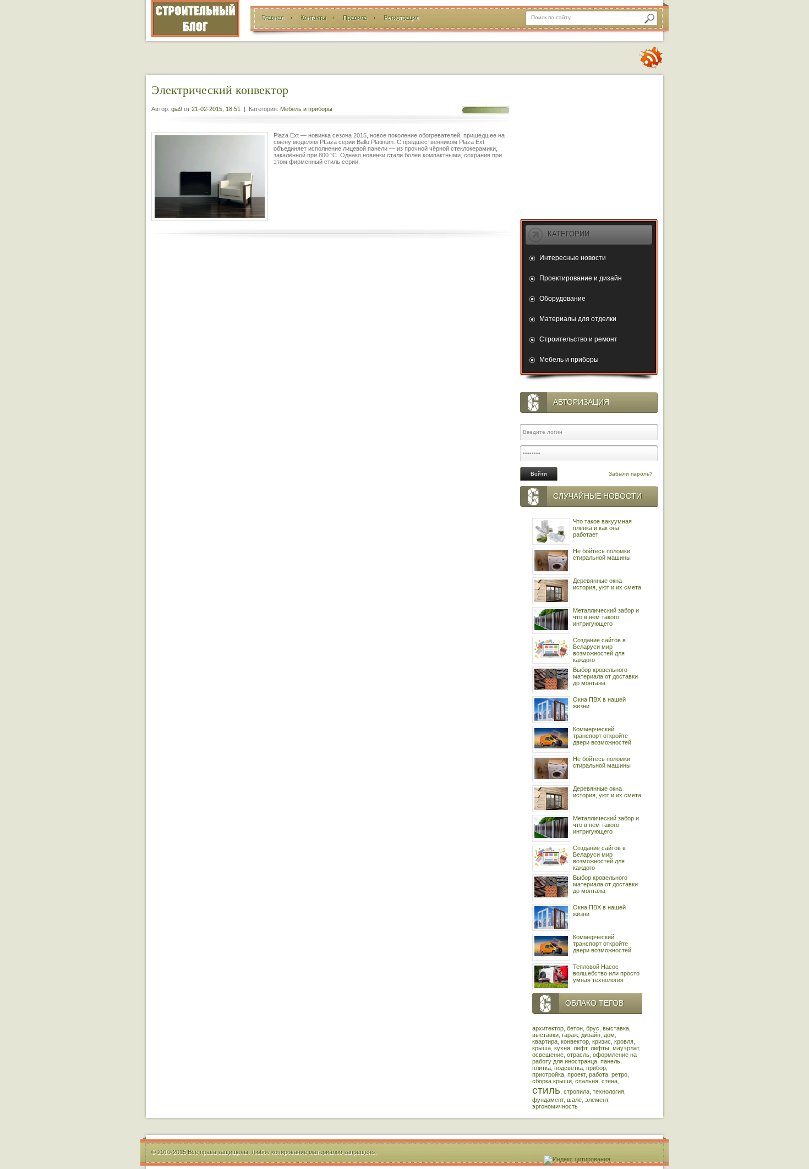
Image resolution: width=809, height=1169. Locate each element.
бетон (575, 1028)
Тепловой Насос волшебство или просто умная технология (606, 973)
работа (598, 1074)
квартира (544, 1041)
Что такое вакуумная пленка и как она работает (602, 528)
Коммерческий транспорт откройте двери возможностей (602, 736)
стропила (576, 1091)
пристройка (548, 1074)
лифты (600, 1048)
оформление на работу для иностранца (584, 1058)
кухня (562, 1048)
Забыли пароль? (631, 474)
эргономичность (555, 1106)
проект (576, 1074)
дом (609, 1035)
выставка (616, 1028)
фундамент (548, 1099)
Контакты (313, 17)
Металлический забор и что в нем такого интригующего (606, 617)
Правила (355, 17)
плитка (541, 1068)
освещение (548, 1054)
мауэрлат (626, 1048)
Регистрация (401, 17)
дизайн (590, 1035)
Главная (272, 17)
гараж (570, 1035)
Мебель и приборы (306, 109)
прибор (596, 1068)
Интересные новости (572, 258)
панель (610, 1061)
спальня (586, 1081)
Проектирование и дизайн (580, 278)
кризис (601, 1041)
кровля (623, 1041)
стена (609, 1081)
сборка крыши (552, 1081)
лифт (580, 1048)
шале (574, 1099)
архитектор (548, 1028)
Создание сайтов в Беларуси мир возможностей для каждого (599, 650)
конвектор (575, 1041)
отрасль (578, 1054)
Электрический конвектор (219, 89)
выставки (545, 1035)
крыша (541, 1048)
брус (592, 1028)
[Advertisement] (589, 144)
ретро (619, 1074)
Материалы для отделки (577, 319)
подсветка (568, 1068)
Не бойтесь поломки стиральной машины (602, 554)
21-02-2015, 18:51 (216, 109)
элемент (596, 1099)
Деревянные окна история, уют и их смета (607, 584)
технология (608, 1091)
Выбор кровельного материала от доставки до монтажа (605, 676)
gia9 (176, 109)
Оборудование (562, 298)
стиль (546, 1090)
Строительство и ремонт (578, 339)
